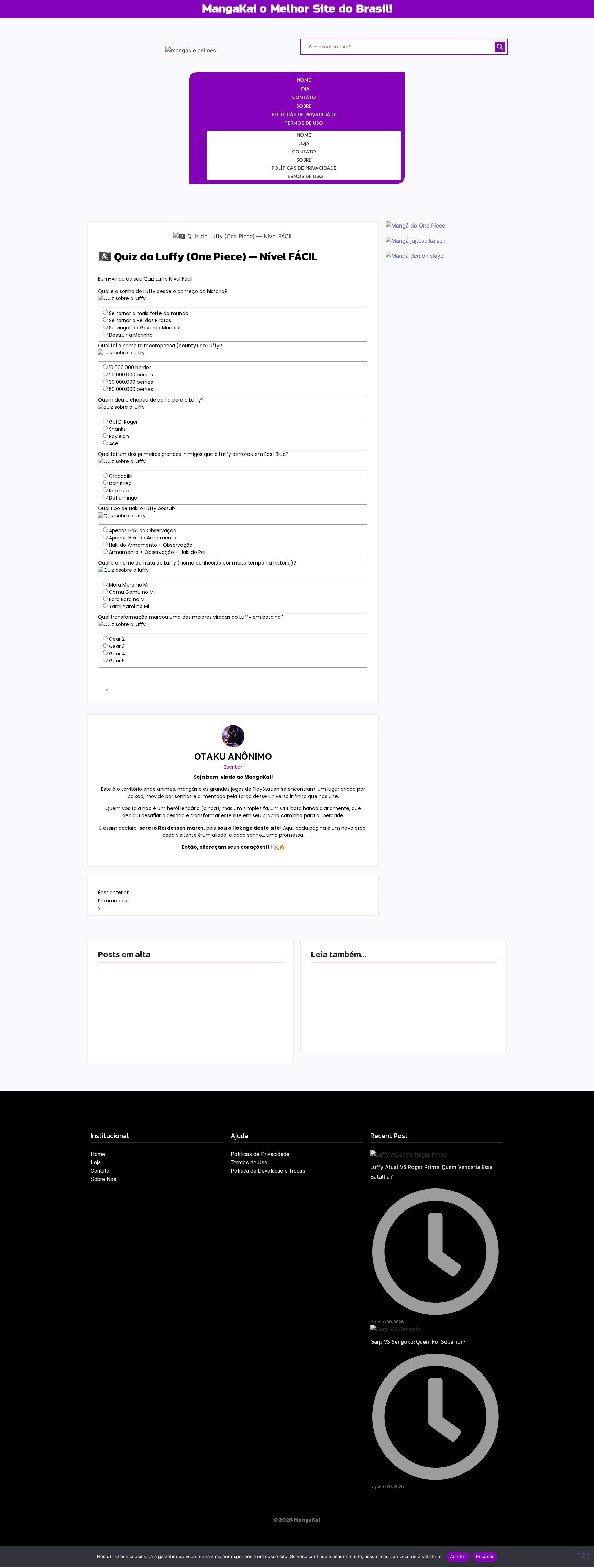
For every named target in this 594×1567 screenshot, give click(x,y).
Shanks (117, 429)
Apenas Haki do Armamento (142, 537)
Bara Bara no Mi (127, 599)
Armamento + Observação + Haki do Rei (157, 552)
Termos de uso (304, 176)
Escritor (233, 766)
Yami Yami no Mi (129, 606)
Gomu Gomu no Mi (132, 592)
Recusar (485, 1556)
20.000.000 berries (131, 374)
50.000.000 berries (131, 389)
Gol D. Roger (123, 421)
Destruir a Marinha (131, 334)
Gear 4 (117, 653)
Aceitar (458, 1556)
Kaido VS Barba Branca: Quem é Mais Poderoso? (400, 978)
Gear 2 (117, 639)
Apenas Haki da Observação (142, 530)
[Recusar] (583, 1556)
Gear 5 (117, 660)
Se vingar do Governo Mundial (144, 327)
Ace (113, 443)
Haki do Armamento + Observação (150, 545)
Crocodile (120, 476)
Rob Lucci (120, 490)
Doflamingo (123, 497)
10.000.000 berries (130, 367)
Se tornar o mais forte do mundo (148, 313)
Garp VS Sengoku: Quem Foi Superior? (170, 1022)
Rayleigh (119, 436)
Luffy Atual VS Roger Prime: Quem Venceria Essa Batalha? (189, 983)
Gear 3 (117, 646)
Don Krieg (120, 483)
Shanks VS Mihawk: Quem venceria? (379, 1013)
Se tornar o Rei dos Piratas (140, 320)
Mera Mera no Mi (128, 584)
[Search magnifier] (500, 47)
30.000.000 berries (131, 382)
